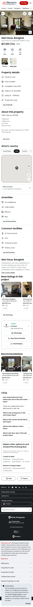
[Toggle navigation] (30, 3)
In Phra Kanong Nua (17, 459)
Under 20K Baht (16, 461)
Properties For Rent (7, 572)
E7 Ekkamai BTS (7, 470)
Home (3, 8)
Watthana (25, 8)
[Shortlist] (25, 14)
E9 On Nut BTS (7, 468)
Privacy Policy (17, 594)
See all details (7, 105)
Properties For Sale (7, 568)
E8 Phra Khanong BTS (19, 468)
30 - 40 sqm (26, 461)
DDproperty (5, 563)
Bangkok (17, 8)
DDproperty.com (5, 543)
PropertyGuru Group (8, 492)
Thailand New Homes (8, 577)
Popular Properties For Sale (10, 581)
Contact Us (5, 496)
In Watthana (6, 461)
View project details (8, 272)
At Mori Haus (6, 459)
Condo (10, 8)
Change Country (6, 501)
